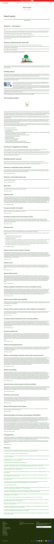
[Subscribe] (50, 527)
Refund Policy (5, 531)
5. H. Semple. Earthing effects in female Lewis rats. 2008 (12, 462)
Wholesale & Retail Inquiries (7, 528)
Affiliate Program (5, 523)
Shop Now (17, 2)
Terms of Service (5, 533)
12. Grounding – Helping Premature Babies (10, 484)
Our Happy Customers (26, 2)
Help (36, 2)
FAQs (21, 2)
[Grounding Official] (5, 3)
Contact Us (4, 524)
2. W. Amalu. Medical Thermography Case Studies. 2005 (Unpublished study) (15, 453)
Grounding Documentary (6, 527)
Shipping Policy (5, 532)
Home (24, 9)
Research (32, 2)
